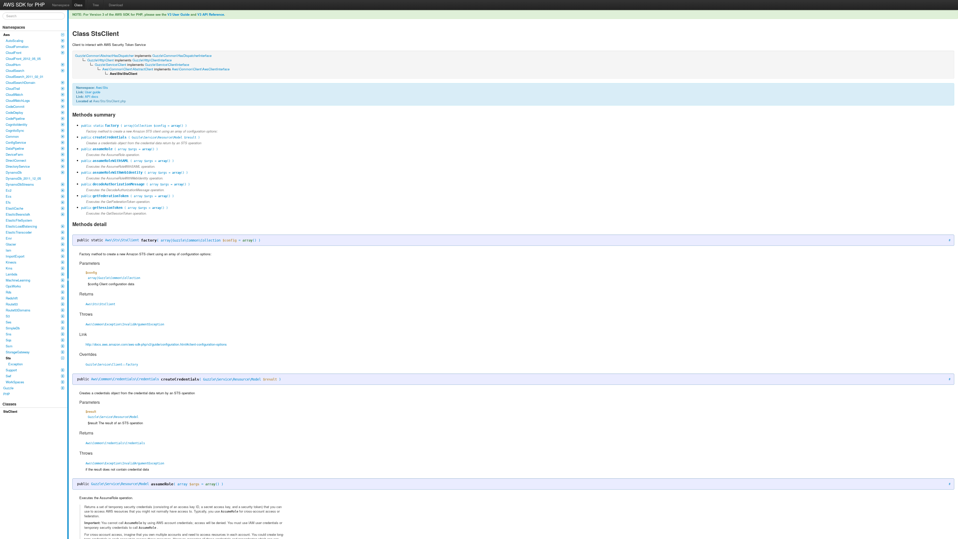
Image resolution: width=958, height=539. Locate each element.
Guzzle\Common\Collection (197, 240)
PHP (6, 394)
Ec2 (8, 190)
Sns (8, 334)
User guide (92, 92)
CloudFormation (17, 46)
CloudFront (13, 52)
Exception (15, 364)
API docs (91, 96)
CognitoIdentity (16, 124)
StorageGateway (18, 352)
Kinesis (11, 262)
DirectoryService (18, 166)
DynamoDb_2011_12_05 (23, 178)
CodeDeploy (14, 112)
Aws (6, 34)
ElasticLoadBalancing (21, 226)
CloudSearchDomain (20, 82)
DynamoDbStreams (20, 184)
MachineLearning (18, 280)
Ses (8, 322)
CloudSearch (15, 70)
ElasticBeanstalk (18, 214)
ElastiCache (14, 208)
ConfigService (16, 142)
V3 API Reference (210, 14)
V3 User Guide (178, 14)
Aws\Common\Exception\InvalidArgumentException (125, 324)
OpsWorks (13, 286)
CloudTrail (13, 88)
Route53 (12, 304)
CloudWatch (14, 94)
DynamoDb (14, 172)
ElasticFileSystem (19, 220)
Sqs (8, 340)
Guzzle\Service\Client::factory (112, 364)
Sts (8, 358)
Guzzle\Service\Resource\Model (232, 379)
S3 (8, 316)
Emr (9, 238)
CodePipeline (15, 118)
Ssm (9, 346)
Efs (8, 202)
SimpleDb (13, 328)
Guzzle (8, 388)
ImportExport (15, 256)
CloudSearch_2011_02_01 (24, 76)
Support (11, 370)
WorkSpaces (15, 382)
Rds (8, 292)
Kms (9, 268)
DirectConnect (16, 160)
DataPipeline (15, 148)
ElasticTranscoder (19, 232)
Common (12, 136)
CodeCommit (15, 106)
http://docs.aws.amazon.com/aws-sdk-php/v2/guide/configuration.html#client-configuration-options (156, 344)
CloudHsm (13, 64)
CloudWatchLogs (18, 100)
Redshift (12, 298)
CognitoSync (15, 130)
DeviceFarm (14, 154)
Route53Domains (18, 310)
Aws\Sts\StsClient (122, 240)
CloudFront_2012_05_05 (23, 58)
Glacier (11, 244)
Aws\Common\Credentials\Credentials (125, 379)
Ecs (8, 196)
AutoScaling (14, 40)
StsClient (10, 411)
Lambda (11, 274)
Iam (8, 250)
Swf (8, 376)
